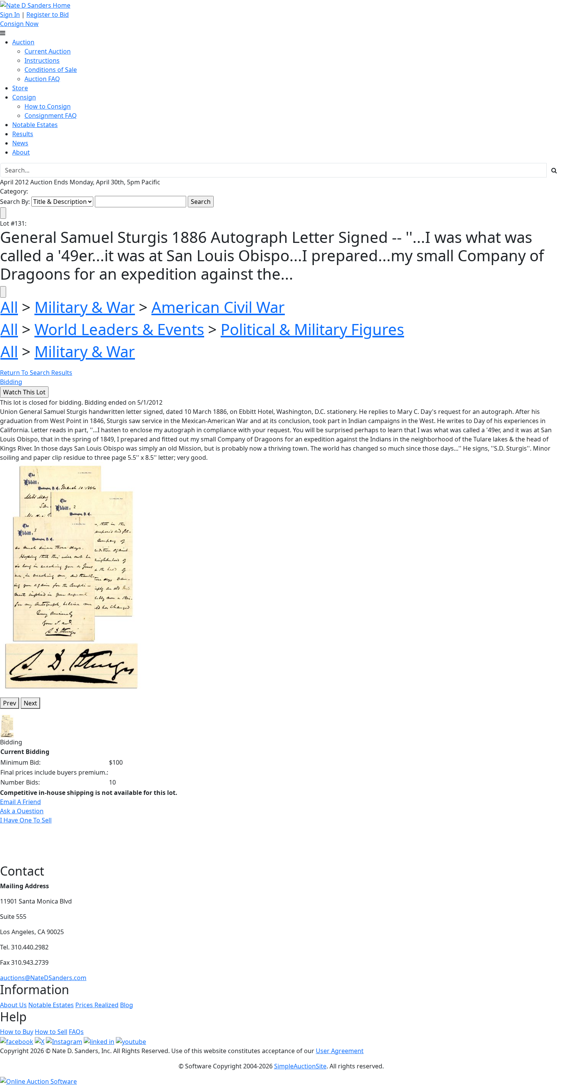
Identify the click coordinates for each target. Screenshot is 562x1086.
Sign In (10, 14)
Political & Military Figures (312, 329)
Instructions (42, 60)
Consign (24, 97)
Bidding (11, 382)
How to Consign (47, 106)
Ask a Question (22, 811)
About (21, 152)
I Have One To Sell (26, 820)
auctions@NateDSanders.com (43, 978)
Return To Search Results (36, 372)
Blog (126, 1005)
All (9, 306)
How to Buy (16, 1031)
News (20, 143)
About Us (13, 1005)
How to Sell (51, 1031)
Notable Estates (35, 124)
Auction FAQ (42, 79)
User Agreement (340, 1051)
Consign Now (19, 24)
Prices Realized (97, 1005)
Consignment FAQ (50, 115)
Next (30, 703)
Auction (23, 42)
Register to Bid (47, 14)
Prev (9, 703)
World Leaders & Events (119, 329)
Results (22, 134)
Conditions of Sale (50, 69)
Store (20, 88)
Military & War (84, 306)
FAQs (76, 1031)
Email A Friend (20, 802)
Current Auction (47, 51)
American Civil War (218, 306)
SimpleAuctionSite (300, 1066)
